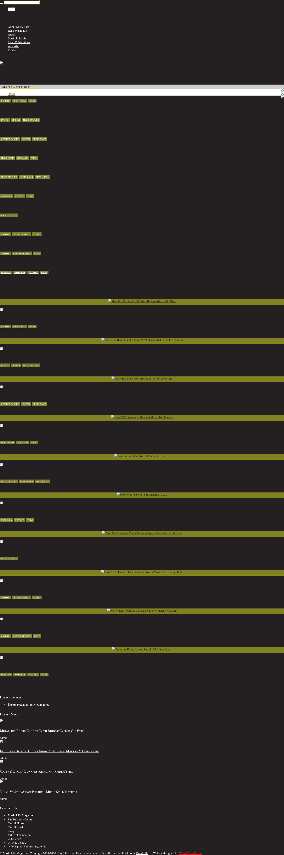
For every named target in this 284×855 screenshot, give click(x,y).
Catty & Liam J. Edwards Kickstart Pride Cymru (36, 396)
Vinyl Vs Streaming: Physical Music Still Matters (38, 435)
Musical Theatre (22, 253)
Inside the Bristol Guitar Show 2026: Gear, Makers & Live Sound (49, 357)
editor (6, 542)
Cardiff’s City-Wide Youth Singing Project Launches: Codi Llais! (50, 551)
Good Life (142, 853)
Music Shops (39, 139)
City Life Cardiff (10, 139)
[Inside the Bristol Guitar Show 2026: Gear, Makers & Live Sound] (142, 340)
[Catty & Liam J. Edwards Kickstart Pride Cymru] (142, 378)
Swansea (33, 272)
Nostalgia (22, 158)
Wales (32, 100)
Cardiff (5, 100)
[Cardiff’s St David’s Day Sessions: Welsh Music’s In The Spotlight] (142, 572)
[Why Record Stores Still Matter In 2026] (142, 494)
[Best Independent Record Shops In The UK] (142, 456)
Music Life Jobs (17, 38)
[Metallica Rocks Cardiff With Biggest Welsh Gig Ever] (142, 301)
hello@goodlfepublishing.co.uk (27, 846)
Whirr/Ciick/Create (190, 853)
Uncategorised (9, 215)
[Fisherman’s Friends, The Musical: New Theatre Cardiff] (142, 610)
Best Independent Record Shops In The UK (32, 473)
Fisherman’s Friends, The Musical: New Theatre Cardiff (43, 628)
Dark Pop (6, 272)
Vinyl (34, 158)
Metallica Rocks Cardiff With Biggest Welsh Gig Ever (42, 319)
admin (7, 310)
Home (11, 9)
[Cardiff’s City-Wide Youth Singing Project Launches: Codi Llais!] (142, 533)
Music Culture (31, 120)
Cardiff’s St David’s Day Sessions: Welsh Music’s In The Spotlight (51, 589)
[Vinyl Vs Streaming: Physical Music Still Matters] (142, 417)
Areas (11, 34)
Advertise (13, 46)
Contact (12, 50)
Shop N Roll (42, 177)
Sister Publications (19, 42)
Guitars (16, 120)
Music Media (7, 158)
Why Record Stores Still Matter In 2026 (31, 512)
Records (19, 196)
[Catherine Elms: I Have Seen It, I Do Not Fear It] (142, 649)
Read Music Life (18, 30)
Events (5, 120)
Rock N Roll (19, 100)
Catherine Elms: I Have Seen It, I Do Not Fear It (36, 667)
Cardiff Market (21, 234)
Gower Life (19, 272)
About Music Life (18, 27)
